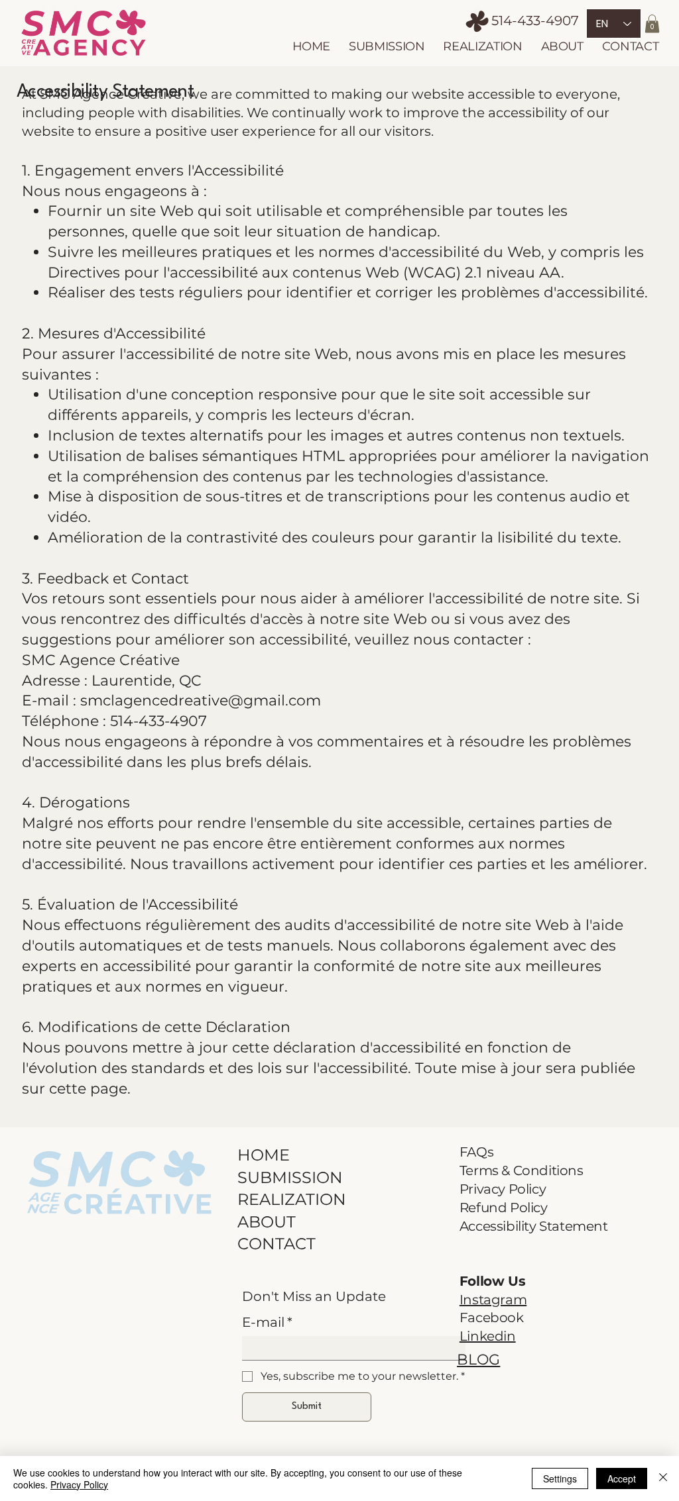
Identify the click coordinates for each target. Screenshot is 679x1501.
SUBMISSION (290, 1177)
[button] (652, 23)
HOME (263, 1155)
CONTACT (276, 1243)
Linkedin (488, 1336)
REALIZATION (291, 1199)
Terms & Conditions (522, 1170)
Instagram (493, 1300)
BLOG (478, 1360)
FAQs (476, 1152)
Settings (560, 1478)
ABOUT (266, 1221)
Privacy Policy (503, 1189)
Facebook (492, 1317)
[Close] (663, 1478)
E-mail (267, 1322)
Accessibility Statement (534, 1226)
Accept (621, 1478)
